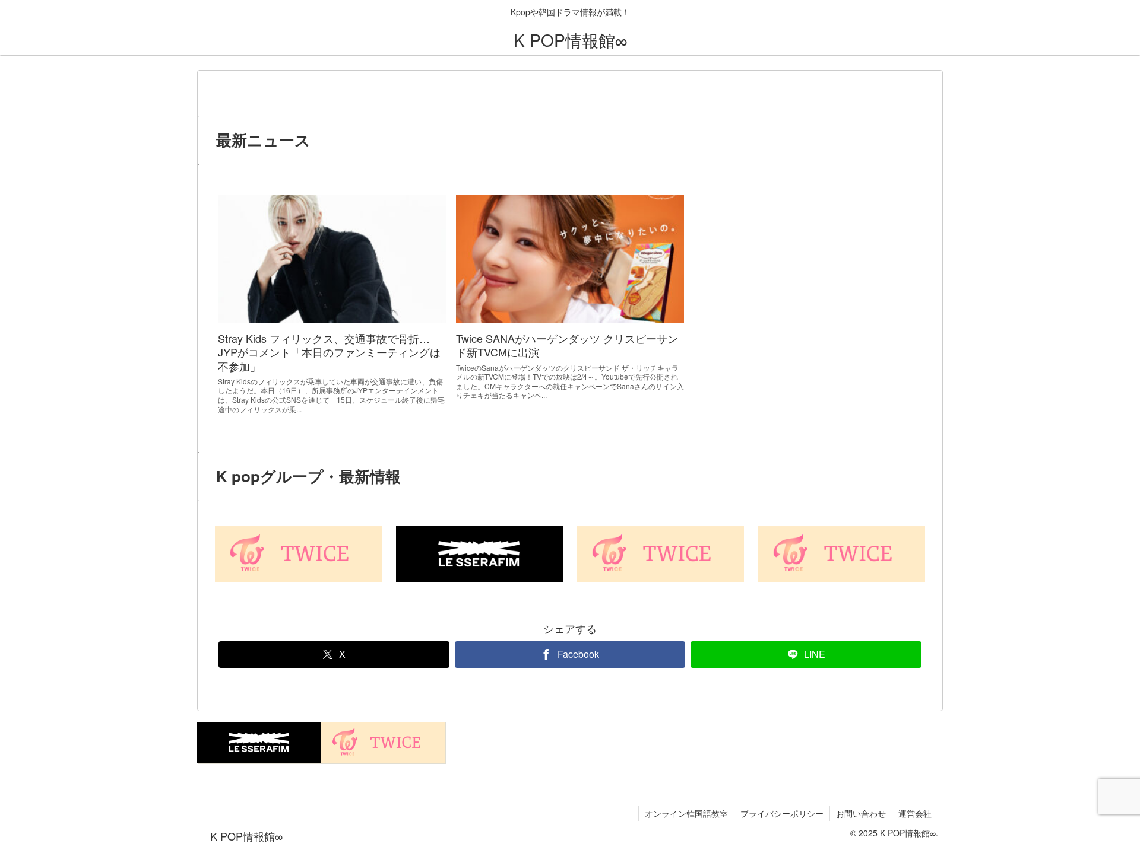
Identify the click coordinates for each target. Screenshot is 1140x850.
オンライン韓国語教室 (686, 813)
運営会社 (915, 813)
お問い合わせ (861, 813)
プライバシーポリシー (782, 813)
